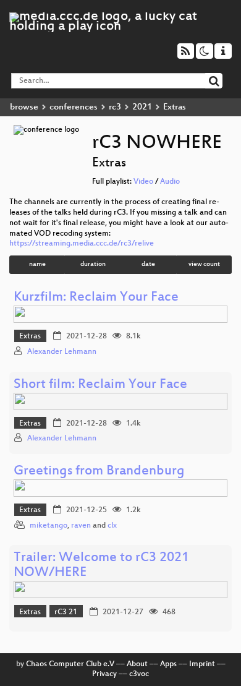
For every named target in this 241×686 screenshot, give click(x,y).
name (37, 264)
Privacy (104, 674)
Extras (30, 336)
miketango (48, 525)
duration (93, 264)
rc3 (115, 107)
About (137, 664)
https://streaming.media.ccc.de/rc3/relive (81, 243)
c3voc (139, 674)
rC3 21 (65, 612)
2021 (142, 107)
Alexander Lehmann (61, 352)
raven (81, 525)
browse (24, 107)
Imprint (202, 664)
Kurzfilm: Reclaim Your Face (96, 298)
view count (204, 264)
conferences (73, 107)
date (148, 264)
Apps (168, 664)
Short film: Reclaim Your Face (100, 385)
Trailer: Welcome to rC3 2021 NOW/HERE (101, 566)
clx (112, 525)
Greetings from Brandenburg (99, 471)
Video (143, 182)
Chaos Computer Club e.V (70, 664)
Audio (170, 182)
